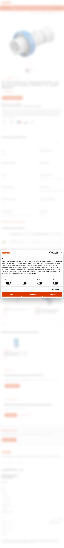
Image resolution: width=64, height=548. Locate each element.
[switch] (24, 283)
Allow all (52, 294)
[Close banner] (61, 252)
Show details (55, 289)
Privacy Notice (31, 273)
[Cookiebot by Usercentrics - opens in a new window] (50, 252)
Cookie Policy (49, 271)
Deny (11, 294)
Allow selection (32, 294)
